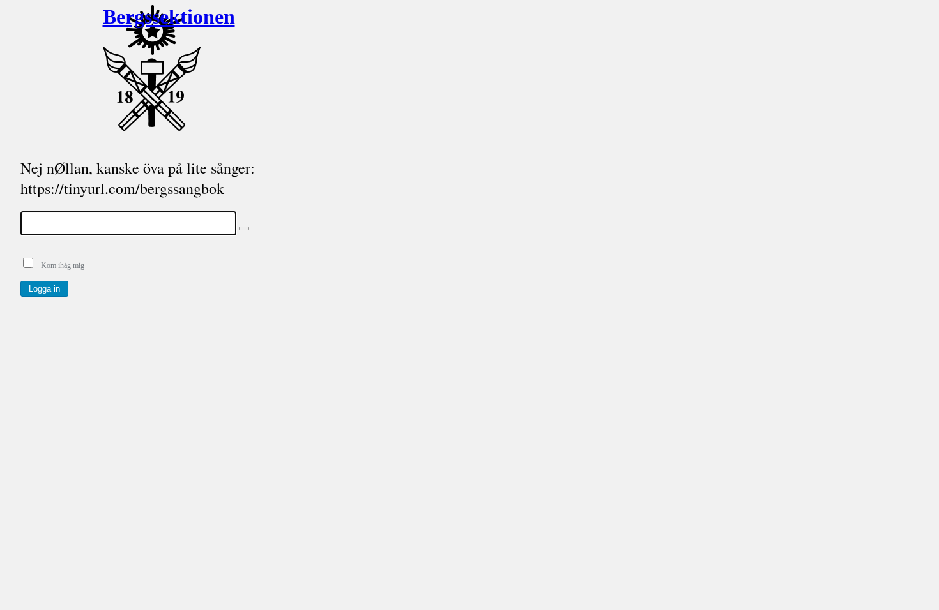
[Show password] (244, 228)
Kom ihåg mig (59, 265)
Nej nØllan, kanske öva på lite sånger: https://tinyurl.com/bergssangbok (137, 178)
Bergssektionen (152, 16)
